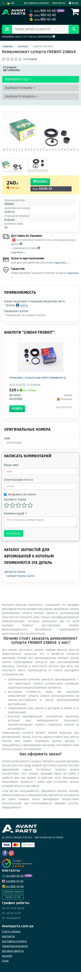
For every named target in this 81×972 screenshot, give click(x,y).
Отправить (13, 533)
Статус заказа (11, 931)
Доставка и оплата (36, 3)
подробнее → (18, 252)
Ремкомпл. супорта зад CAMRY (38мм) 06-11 (37, 377)
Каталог (7, 956)
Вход (74, 3)
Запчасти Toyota (14, 572)
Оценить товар (15, 499)
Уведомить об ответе (22, 494)
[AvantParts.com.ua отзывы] (17, 863)
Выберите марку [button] (19, 88)
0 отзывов (30, 59)
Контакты (58, 3)
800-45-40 (45, 11)
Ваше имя (11, 465)
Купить (41, 181)
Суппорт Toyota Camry (20, 576)
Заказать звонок (13, 891)
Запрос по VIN (12, 897)
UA (12, 3)
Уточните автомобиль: (12, 69)
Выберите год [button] (17, 79)
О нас (5, 960)
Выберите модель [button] (20, 96)
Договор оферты (13, 951)
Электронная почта (18, 480)
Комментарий (15, 513)
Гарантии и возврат (15, 946)
